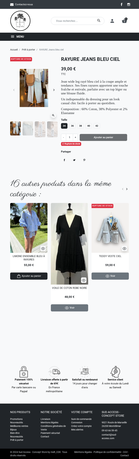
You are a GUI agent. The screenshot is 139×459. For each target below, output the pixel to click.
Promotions (16, 419)
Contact (45, 436)
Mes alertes (77, 429)
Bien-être (14, 433)
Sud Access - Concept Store (32, 452)
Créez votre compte (81, 426)
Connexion (76, 422)
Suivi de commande (81, 419)
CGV (125, 452)
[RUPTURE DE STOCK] (110, 227)
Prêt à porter (28, 49)
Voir (72, 307)
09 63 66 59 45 (109, 430)
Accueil (14, 49)
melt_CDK (56, 452)
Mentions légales (49, 422)
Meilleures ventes (19, 426)
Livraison (45, 419)
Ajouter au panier (103, 137)
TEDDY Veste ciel (110, 256)
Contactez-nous (24, 4)
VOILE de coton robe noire (69, 288)
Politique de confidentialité (107, 452)
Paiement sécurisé (50, 433)
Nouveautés (16, 422)
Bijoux (13, 429)
